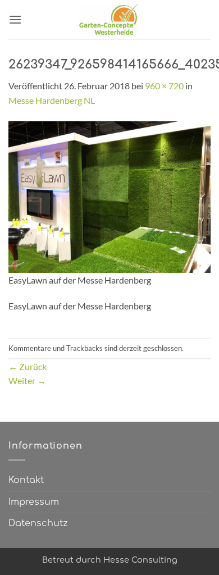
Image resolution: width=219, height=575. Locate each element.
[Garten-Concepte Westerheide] (109, 19)
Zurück (27, 366)
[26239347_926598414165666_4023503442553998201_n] (109, 195)
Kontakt (26, 480)
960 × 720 (164, 85)
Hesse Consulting (140, 559)
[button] (15, 19)
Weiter (27, 380)
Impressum (33, 502)
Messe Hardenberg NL (51, 100)
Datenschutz (38, 523)
